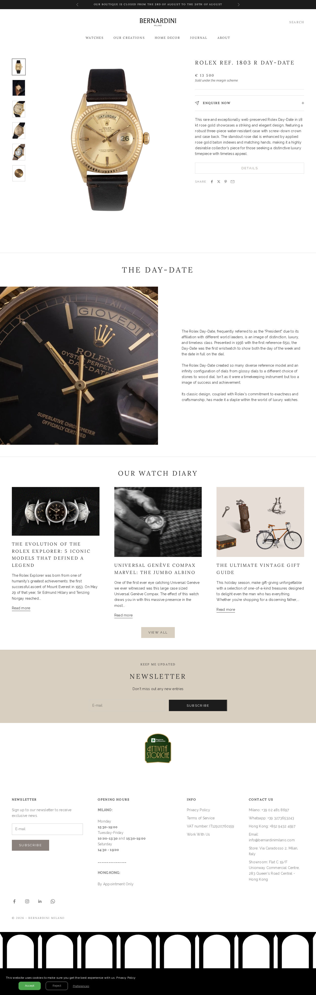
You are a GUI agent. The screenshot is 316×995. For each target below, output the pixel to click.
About (224, 38)
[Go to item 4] (19, 130)
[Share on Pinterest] (226, 182)
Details (249, 168)
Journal (198, 38)
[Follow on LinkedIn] (40, 901)
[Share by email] (233, 182)
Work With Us (198, 834)
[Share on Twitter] (219, 182)
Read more (21, 608)
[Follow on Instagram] (27, 901)
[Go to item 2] (19, 87)
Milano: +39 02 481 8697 (269, 810)
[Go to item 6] (19, 173)
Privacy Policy (198, 810)
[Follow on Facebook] (14, 901)
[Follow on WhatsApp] (52, 901)
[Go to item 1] (19, 67)
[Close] (311, 973)
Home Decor (167, 38)
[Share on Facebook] (212, 182)
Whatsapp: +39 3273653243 (271, 818)
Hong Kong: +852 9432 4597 (272, 826)
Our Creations (129, 38)
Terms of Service (201, 818)
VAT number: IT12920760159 (210, 826)
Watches (95, 38)
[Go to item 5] (19, 152)
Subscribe (198, 705)
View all (158, 632)
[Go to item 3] (19, 109)
